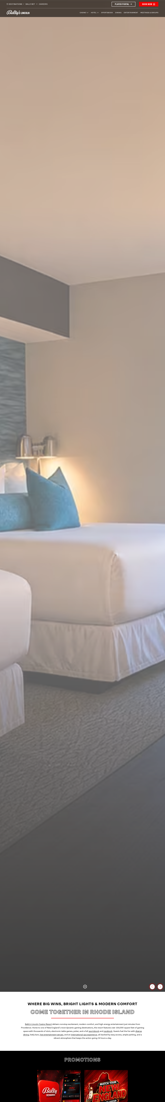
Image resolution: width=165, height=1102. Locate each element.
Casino (83, 13)
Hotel (94, 13)
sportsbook (94, 1031)
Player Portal (122, 4)
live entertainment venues (51, 1034)
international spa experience (84, 1034)
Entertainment (131, 13)
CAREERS (43, 4)
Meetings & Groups (149, 13)
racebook (108, 1031)
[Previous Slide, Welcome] (152, 986)
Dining (118, 13)
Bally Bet (31, 4)
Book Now (147, 4)
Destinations (15, 4)
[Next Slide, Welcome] (160, 986)
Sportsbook (107, 13)
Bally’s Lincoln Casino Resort (38, 1024)
